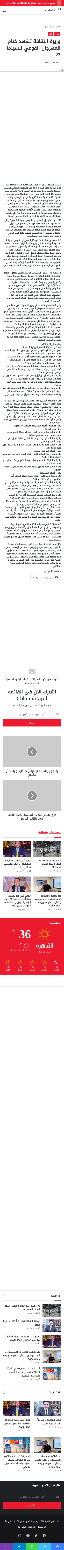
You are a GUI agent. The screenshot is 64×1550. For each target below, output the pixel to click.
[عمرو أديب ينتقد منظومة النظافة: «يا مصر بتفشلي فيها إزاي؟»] (17, 849)
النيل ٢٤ (8, 1521)
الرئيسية (53, 27)
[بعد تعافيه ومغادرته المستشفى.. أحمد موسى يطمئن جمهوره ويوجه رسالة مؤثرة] (47, 884)
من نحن (31, 1527)
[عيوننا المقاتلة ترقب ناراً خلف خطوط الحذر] (51, 1325)
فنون (45, 27)
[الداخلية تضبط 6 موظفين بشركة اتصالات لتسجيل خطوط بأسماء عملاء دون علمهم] (51, 1373)
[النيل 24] (50, 10)
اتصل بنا (22, 1527)
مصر (50, 34)
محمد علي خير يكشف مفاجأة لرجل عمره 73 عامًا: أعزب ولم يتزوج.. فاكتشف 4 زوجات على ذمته (17, 900)
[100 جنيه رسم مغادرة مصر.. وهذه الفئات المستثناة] (47, 849)
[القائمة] (4, 11)
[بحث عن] (59, 11)
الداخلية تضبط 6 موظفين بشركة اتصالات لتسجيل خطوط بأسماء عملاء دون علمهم (23, 1372)
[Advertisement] (32, 144)
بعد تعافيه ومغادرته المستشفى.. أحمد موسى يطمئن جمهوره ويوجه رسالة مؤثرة (47, 900)
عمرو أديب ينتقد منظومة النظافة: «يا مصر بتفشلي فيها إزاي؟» (17, 863)
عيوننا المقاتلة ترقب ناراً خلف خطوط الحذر (21, 1323)
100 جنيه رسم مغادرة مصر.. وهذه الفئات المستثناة (50, 863)
